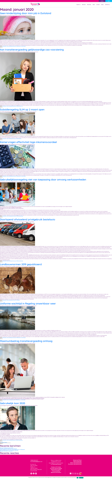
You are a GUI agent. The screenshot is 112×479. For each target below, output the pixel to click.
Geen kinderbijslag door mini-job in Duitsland (25, 13)
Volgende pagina (4, 442)
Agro (19, 300)
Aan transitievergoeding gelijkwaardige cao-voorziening (32, 49)
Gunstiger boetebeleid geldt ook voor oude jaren (8, 448)
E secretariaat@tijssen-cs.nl (36, 461)
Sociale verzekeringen (22, 46)
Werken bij (107, 4)
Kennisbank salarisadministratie (75, 464)
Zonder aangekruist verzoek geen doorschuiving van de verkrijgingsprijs (12, 449)
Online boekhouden (77, 461)
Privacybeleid (81, 477)
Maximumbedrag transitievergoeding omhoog (26, 341)
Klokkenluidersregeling (56, 469)
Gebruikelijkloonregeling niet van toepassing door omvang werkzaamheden (43, 179)
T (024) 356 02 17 (34, 460)
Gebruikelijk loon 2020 (12, 403)
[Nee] (110, 477)
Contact (102, 0)
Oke (77, 477)
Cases (102, 4)
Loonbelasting (20, 216)
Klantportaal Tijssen (77, 460)
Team (94, 4)
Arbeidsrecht (20, 106)
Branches (89, 4)
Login (109, 0)
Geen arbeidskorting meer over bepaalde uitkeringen (9, 450)
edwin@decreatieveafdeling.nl (7, 46)
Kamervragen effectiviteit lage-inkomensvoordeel (28, 142)
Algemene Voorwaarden (56, 472)
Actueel (97, 4)
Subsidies (19, 138)
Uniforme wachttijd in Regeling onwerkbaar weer (28, 303)
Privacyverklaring (56, 471)
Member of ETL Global (56, 467)
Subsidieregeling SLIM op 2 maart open (22, 109)
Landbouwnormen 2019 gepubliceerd (21, 264)
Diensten (84, 4)
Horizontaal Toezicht (56, 464)
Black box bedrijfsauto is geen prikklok (6, 447)
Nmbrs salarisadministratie (76, 462)
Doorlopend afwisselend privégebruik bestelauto (27, 219)
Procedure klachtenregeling (56, 468)
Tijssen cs (78, 4)
